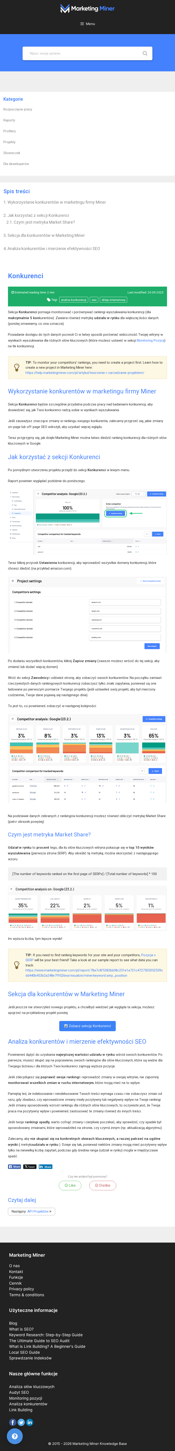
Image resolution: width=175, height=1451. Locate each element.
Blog (13, 1323)
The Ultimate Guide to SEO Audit (39, 1340)
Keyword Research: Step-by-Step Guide (46, 1335)
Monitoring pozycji (25, 1398)
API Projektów (38, 1211)
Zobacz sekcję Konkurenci (89, 1026)
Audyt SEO (19, 1392)
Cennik (15, 1283)
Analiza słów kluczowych (31, 1386)
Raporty (9, 120)
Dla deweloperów (16, 164)
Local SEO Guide (24, 1352)
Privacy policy (21, 1289)
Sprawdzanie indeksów (30, 1358)
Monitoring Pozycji (150, 340)
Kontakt (16, 1271)
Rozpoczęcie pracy (17, 109)
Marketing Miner (85, 1443)
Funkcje (16, 1277)
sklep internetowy (113, 300)
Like (72, 1185)
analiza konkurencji (73, 300)
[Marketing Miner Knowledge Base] (87, 8)
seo (94, 300)
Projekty (9, 142)
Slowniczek (11, 153)
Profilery (9, 131)
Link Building (20, 1410)
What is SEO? (21, 1329)
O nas (14, 1265)
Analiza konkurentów (28, 1404)
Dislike (104, 1185)
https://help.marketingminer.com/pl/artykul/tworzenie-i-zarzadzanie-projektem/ (85, 373)
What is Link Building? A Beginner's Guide (47, 1346)
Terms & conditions (26, 1295)
